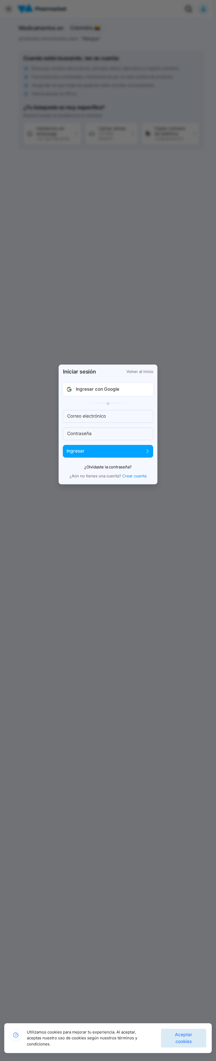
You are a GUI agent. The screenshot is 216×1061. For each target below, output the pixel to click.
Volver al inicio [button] (139, 371)
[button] (108, 389)
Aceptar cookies (183, 1038)
